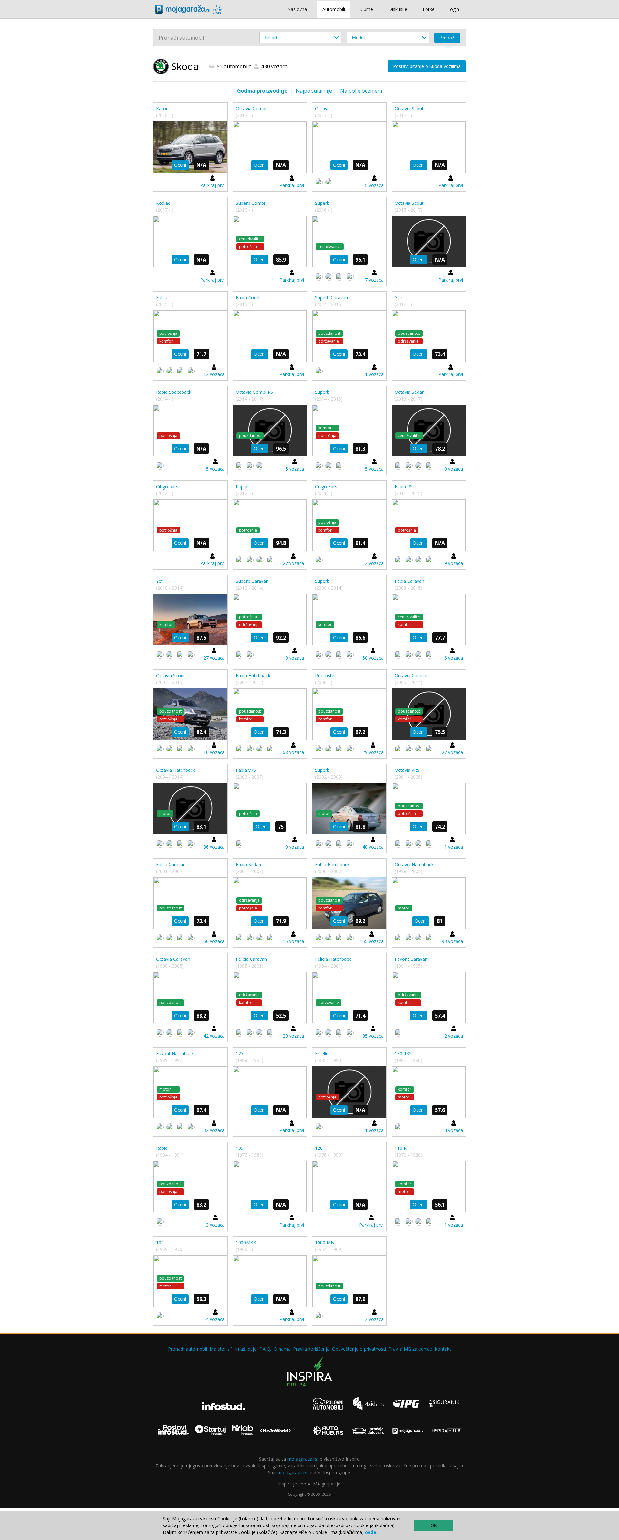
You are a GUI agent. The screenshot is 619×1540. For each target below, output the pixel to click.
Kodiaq (163, 203)
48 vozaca (373, 847)
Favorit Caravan (411, 959)
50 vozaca (373, 658)
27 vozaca (293, 563)
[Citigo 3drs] (349, 525)
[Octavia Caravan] (429, 714)
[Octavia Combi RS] (270, 430)
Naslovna (297, 9)
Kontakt (443, 1349)
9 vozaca (453, 563)
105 (239, 1148)
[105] (270, 1186)
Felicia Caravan (251, 959)
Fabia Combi (249, 297)
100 (160, 1242)
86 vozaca (214, 847)
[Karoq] (190, 147)
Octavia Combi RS (254, 392)
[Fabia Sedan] (270, 903)
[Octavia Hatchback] (190, 808)
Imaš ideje (246, 1349)
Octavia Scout (409, 108)
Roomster (325, 675)
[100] (190, 1281)
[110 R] (429, 1186)
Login (453, 9)
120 (319, 1148)
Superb (322, 203)
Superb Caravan (331, 297)
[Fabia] (190, 336)
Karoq (162, 108)
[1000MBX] (270, 1281)
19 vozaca (452, 469)
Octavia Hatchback (175, 770)
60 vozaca (214, 941)
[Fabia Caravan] (429, 619)
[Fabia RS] (429, 525)
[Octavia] (349, 147)
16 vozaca (452, 658)
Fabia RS (404, 486)
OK (434, 1525)
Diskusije (397, 9)
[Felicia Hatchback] (349, 997)
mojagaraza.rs (302, 1459)
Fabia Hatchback (253, 675)
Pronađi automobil (187, 1349)
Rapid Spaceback (173, 392)
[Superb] (349, 241)
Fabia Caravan (409, 581)
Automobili (333, 9)
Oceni (180, 165)
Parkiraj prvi (212, 185)
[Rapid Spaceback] (190, 430)
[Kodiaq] (190, 241)
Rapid (241, 486)
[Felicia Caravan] (270, 997)
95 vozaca (373, 1036)
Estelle (322, 1053)
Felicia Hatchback (333, 959)
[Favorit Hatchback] (190, 1092)
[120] (349, 1186)
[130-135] (429, 1092)
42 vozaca (214, 1036)
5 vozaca (374, 185)
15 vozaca (293, 941)
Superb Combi (250, 203)
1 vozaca (374, 374)
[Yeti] (429, 336)
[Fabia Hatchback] (270, 714)
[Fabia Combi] (270, 336)
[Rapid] (270, 525)
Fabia (161, 297)
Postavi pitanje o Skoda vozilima (427, 66)
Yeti (398, 297)
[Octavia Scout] (429, 147)
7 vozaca (374, 280)
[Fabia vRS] (270, 808)
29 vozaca (373, 752)
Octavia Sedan (410, 392)
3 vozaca (215, 1225)
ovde (370, 1532)
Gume (366, 9)
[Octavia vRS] (429, 808)
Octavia (323, 108)
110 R (401, 1148)
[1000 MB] (349, 1281)
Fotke (429, 9)
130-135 (403, 1053)
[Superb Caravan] (349, 336)
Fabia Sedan (248, 864)
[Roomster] (349, 714)
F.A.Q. (265, 1349)
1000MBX (246, 1242)
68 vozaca (293, 752)
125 (239, 1053)
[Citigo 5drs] (190, 525)
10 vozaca (214, 752)
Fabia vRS (246, 770)
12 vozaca (214, 374)
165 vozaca (372, 941)
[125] (270, 1092)
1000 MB (324, 1242)
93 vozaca (452, 941)
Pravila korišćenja (311, 1349)
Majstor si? (221, 1349)
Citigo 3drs (326, 486)
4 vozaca (453, 1130)
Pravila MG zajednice (410, 1349)
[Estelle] (349, 1092)
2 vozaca (374, 563)
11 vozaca (452, 847)
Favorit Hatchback (175, 1053)
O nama (282, 1349)
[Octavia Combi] (270, 147)
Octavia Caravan (412, 675)
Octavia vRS (407, 770)
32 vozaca (214, 1130)
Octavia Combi (251, 108)
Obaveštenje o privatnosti (359, 1349)
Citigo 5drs (167, 486)
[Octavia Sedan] (429, 430)
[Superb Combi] (270, 241)
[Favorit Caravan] (429, 997)
